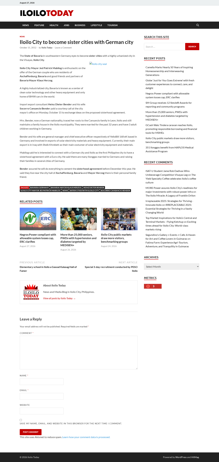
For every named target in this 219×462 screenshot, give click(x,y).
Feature (39, 25)
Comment (27, 333)
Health (54, 25)
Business (80, 25)
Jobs (66, 25)
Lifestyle (96, 25)
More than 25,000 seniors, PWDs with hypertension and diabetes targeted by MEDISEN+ (78, 240)
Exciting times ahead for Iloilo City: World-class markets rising (171, 225)
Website (25, 405)
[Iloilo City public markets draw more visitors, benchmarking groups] (119, 219)
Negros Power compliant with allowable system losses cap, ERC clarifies (38, 238)
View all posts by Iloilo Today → (59, 298)
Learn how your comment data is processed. (86, 437)
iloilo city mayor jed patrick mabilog (41, 190)
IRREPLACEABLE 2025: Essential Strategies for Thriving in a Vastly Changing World (169, 208)
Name (24, 375)
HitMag (195, 457)
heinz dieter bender (93, 187)
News (25, 25)
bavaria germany (39, 187)
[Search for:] (171, 46)
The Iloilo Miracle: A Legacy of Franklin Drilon (170, 195)
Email (24, 390)
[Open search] (197, 25)
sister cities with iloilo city (84, 190)
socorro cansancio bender (115, 190)
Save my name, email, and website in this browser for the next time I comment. (71, 423)
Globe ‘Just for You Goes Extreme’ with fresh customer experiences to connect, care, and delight (170, 84)
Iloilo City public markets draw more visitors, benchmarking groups (116, 238)
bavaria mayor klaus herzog (66, 187)
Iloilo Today (47, 47)
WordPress (181, 457)
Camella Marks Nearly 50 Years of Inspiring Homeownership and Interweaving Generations (169, 71)
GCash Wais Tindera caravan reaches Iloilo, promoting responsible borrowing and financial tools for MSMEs (171, 128)
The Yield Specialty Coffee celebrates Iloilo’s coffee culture (171, 178)
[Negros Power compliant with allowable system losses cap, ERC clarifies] (38, 219)
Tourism (112, 25)
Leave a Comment (63, 47)
